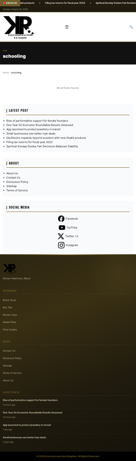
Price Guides (10, 329)
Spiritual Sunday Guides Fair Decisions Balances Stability (42, 146)
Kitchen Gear (10, 314)
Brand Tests (9, 300)
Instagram (72, 245)
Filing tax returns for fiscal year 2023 (56, 3)
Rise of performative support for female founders (37, 120)
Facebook (72, 218)
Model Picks (9, 322)
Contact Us (13, 177)
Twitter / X (71, 236)
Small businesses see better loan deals (30, 133)
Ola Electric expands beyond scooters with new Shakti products (46, 137)
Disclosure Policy (17, 182)
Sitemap (11, 186)
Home (6, 72)
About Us (12, 173)
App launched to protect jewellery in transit (33, 129)
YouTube (71, 227)
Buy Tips (7, 307)
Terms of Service (17, 190)
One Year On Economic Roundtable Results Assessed (39, 125)
